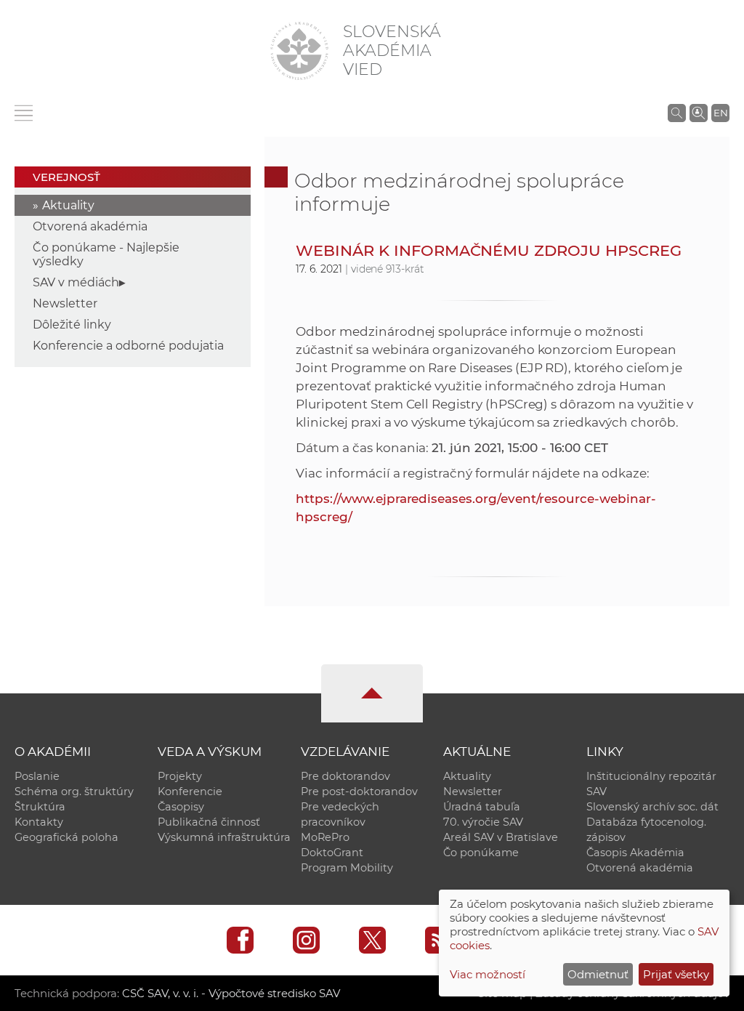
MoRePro (325, 837)
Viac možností (487, 974)
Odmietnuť (597, 974)
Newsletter (65, 303)
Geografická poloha (66, 837)
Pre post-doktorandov (359, 791)
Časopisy (181, 806)
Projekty (180, 776)
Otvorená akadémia (90, 226)
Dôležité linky (72, 324)
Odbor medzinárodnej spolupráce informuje (459, 192)
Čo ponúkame (481, 852)
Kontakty (39, 822)
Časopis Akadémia (635, 852)
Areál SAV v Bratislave (500, 837)
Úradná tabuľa (481, 806)
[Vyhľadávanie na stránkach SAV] (677, 112)
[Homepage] (299, 51)
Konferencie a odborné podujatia (128, 346)
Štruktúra (40, 806)
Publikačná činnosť (209, 822)
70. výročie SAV (483, 822)
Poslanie (37, 776)
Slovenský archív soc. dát (652, 806)
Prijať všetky (676, 974)
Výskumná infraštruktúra (224, 837)
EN (720, 112)
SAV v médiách (76, 282)
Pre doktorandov (345, 776)
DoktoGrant (332, 852)
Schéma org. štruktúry (74, 791)
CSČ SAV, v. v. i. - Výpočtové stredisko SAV (231, 993)
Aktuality (68, 205)
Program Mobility (347, 867)
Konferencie (190, 791)
